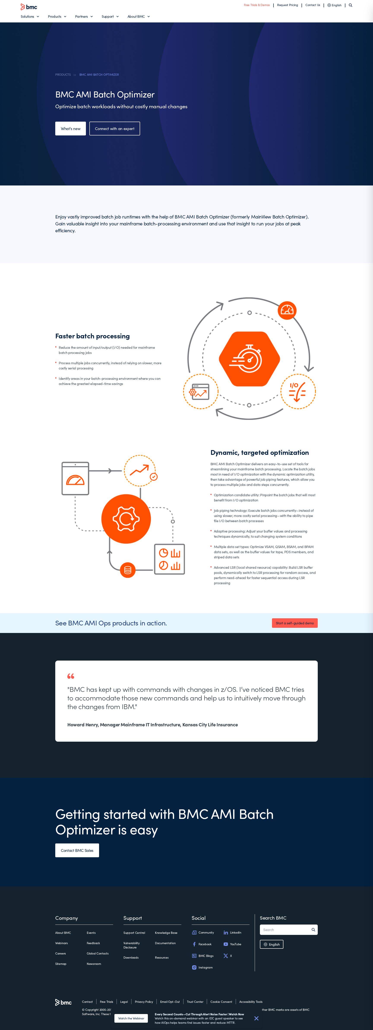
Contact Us (312, 5)
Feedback (93, 943)
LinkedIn (235, 932)
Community (206, 932)
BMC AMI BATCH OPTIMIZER (99, 74)
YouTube (235, 944)
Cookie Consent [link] (221, 1002)
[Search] (350, 5)
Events (91, 933)
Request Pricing (287, 5)
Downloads (130, 957)
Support (108, 16)
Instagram (205, 967)
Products (54, 16)
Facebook (205, 944)
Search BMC (273, 917)
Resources (161, 957)
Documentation (165, 943)
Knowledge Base (166, 933)
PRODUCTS (63, 74)
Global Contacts (98, 953)
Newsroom (94, 964)
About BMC (136, 16)
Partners (81, 16)
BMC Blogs (206, 956)
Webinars (61, 943)
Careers (60, 953)
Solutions (27, 16)
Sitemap (60, 964)
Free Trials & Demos (257, 5)
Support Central (134, 933)
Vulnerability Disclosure (131, 945)
